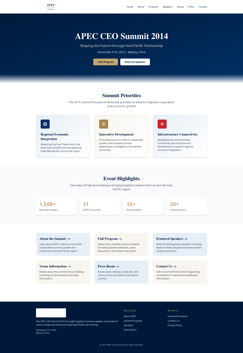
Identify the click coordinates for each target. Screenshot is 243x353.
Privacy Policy (175, 325)
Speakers (168, 6)
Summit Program (133, 320)
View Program (105, 62)
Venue (180, 6)
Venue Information (178, 316)
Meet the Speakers (135, 62)
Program (153, 6)
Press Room (130, 329)
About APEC (130, 316)
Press (191, 6)
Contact (203, 6)
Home (130, 6)
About (141, 6)
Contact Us (173, 320)
